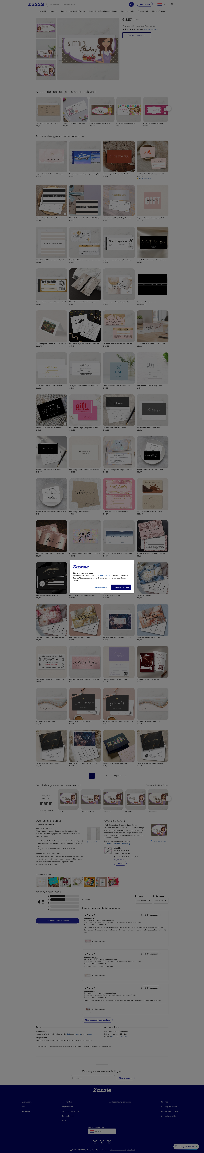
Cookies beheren (101, 587)
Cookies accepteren (121, 587)
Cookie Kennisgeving (104, 575)
